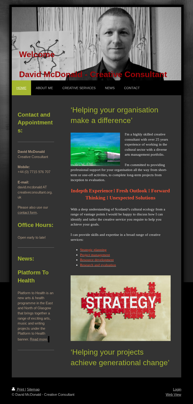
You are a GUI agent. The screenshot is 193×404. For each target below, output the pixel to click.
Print (20, 389)
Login (177, 389)
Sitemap (33, 389)
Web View (173, 394)
